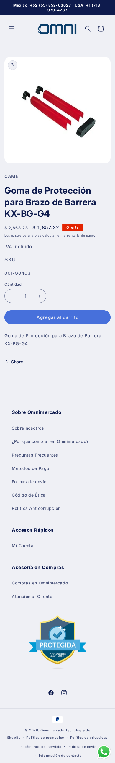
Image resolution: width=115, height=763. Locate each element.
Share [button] (17, 361)
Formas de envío (29, 481)
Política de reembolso (45, 737)
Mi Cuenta (22, 545)
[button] (11, 28)
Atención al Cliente (32, 596)
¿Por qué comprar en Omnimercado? (50, 441)
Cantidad (13, 284)
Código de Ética (29, 494)
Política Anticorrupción (36, 508)
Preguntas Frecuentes (35, 454)
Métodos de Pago (30, 468)
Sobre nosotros (28, 428)
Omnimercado (52, 730)
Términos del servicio (43, 747)
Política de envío (82, 747)
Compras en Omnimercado (40, 582)
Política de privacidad (89, 737)
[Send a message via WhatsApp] (104, 752)
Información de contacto (60, 756)
